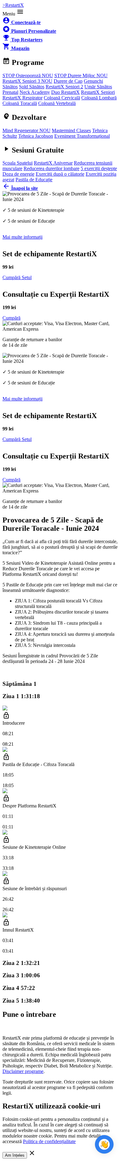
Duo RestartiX (65, 92)
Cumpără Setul (17, 277)
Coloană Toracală (19, 103)
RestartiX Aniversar (53, 163)
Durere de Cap (68, 81)
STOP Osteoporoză (27, 75)
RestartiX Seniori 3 (27, 81)
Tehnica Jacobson (35, 136)
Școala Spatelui (17, 163)
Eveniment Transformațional (82, 136)
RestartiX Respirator (22, 97)
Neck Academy (35, 92)
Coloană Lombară (99, 97)
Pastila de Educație (34, 179)
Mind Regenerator (26, 130)
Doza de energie (18, 174)
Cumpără (11, 318)
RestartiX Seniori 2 (64, 86)
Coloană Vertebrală (57, 103)
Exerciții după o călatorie (60, 174)
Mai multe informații (22, 237)
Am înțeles (15, 1155)
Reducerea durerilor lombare (51, 168)
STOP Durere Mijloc (81, 75)
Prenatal (10, 92)
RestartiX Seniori (98, 92)
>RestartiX (13, 5)
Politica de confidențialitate (49, 1141)
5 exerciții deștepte (99, 168)
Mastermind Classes (71, 130)
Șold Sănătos (31, 86)
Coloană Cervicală (62, 97)
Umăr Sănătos (98, 86)
